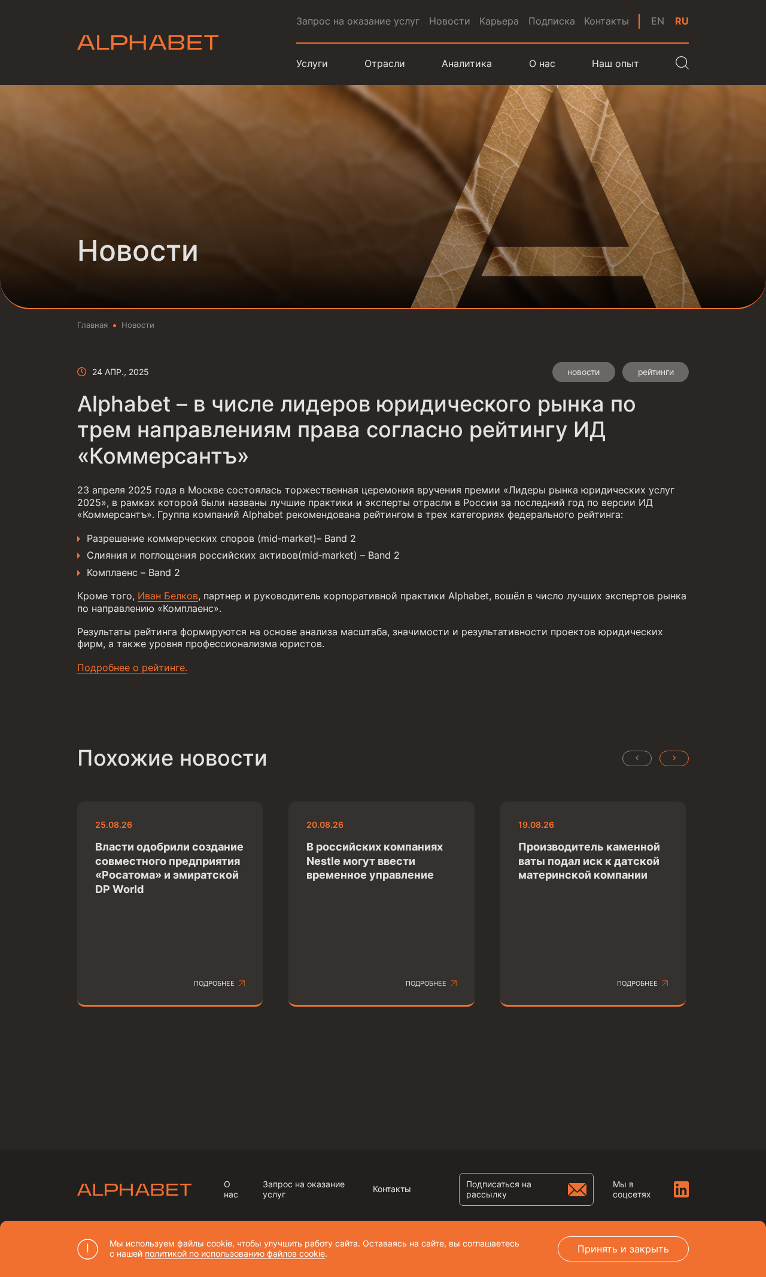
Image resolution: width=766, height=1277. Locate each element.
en (657, 21)
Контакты (606, 21)
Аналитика (467, 63)
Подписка (551, 21)
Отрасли (384, 63)
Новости (449, 21)
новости (583, 372)
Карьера (499, 21)
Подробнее (214, 983)
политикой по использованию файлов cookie (235, 1253)
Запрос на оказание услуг (358, 21)
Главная (92, 325)
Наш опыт (615, 63)
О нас (231, 1189)
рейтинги (656, 372)
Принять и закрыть (623, 1249)
